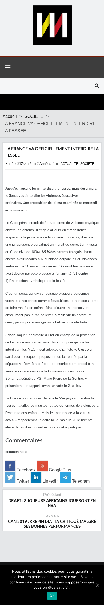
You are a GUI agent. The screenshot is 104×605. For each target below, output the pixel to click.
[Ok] (97, 585)
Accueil (10, 116)
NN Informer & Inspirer (52, 25)
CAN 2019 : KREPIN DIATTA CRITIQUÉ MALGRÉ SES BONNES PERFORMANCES (52, 523)
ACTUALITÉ (69, 164)
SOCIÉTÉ (34, 116)
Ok (52, 596)
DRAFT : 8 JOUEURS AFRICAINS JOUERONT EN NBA (52, 503)
